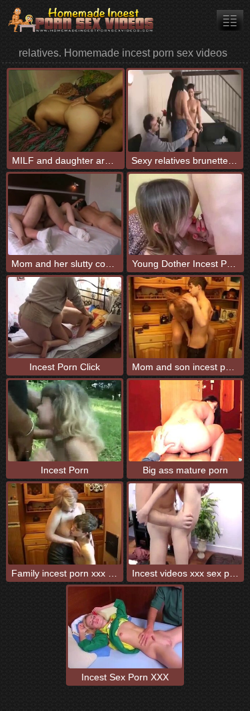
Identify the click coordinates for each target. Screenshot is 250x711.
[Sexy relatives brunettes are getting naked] (184, 110)
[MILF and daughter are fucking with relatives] (65, 110)
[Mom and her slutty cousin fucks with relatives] (64, 214)
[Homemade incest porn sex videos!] (80, 20)
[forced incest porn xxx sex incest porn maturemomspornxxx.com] (230, 20)
